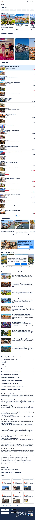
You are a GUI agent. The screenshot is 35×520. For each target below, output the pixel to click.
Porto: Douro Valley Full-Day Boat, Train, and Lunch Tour (17, 492)
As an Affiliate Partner (30, 511)
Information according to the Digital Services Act (20, 515)
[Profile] (33, 1)
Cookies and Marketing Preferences (20, 512)
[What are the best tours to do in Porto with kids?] (33, 374)
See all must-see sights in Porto (4, 366)
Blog (25, 511)
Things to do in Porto (12, 505)
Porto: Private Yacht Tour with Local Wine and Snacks (17, 479)
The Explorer (26, 515)
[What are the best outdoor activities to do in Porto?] (33, 377)
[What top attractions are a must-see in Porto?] (33, 359)
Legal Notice (17, 510)
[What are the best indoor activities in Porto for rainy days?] (33, 380)
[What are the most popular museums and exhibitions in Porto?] (33, 386)
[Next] (33, 261)
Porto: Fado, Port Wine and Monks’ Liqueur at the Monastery (6, 492)
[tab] (5, 455)
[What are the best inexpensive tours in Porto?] (33, 383)
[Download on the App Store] (13, 512)
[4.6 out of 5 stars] (3, 477)
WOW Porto (3, 364)
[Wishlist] (27, 1)
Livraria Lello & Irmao (4, 361)
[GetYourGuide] (2, 1)
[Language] (30, 1)
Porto (8, 469)
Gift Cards (26, 513)
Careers (26, 510)
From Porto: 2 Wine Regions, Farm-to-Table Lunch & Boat (28, 479)
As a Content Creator (30, 510)
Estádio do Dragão (4, 362)
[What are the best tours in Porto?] (33, 368)
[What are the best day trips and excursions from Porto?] (33, 371)
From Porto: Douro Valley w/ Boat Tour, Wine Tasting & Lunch (28, 492)
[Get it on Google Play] (13, 510)
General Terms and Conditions (19, 513)
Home (1, 505)
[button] (17, 67)
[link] (17, 67)
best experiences (16, 469)
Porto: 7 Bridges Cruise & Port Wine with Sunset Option (6, 479)
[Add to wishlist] (14, 15)
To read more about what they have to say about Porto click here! (24, 391)
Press (25, 512)
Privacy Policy (17, 511)
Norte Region (7, 505)
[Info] (4, 64)
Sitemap (17, 516)
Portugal (4, 505)
